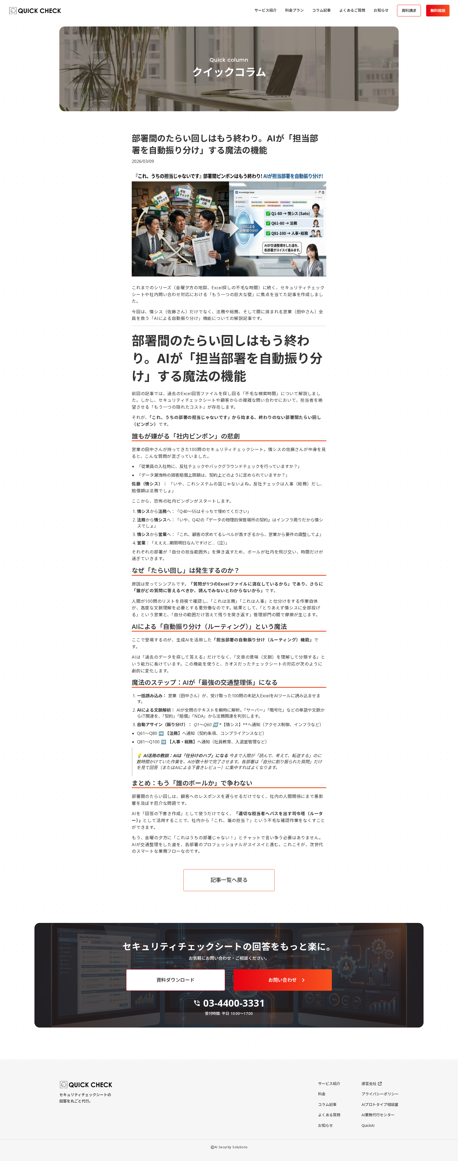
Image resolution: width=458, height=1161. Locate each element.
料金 (321, 1093)
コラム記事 (327, 1104)
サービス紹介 (329, 1083)
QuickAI (368, 1125)
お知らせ (325, 1125)
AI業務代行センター (378, 1114)
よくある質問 (329, 1114)
